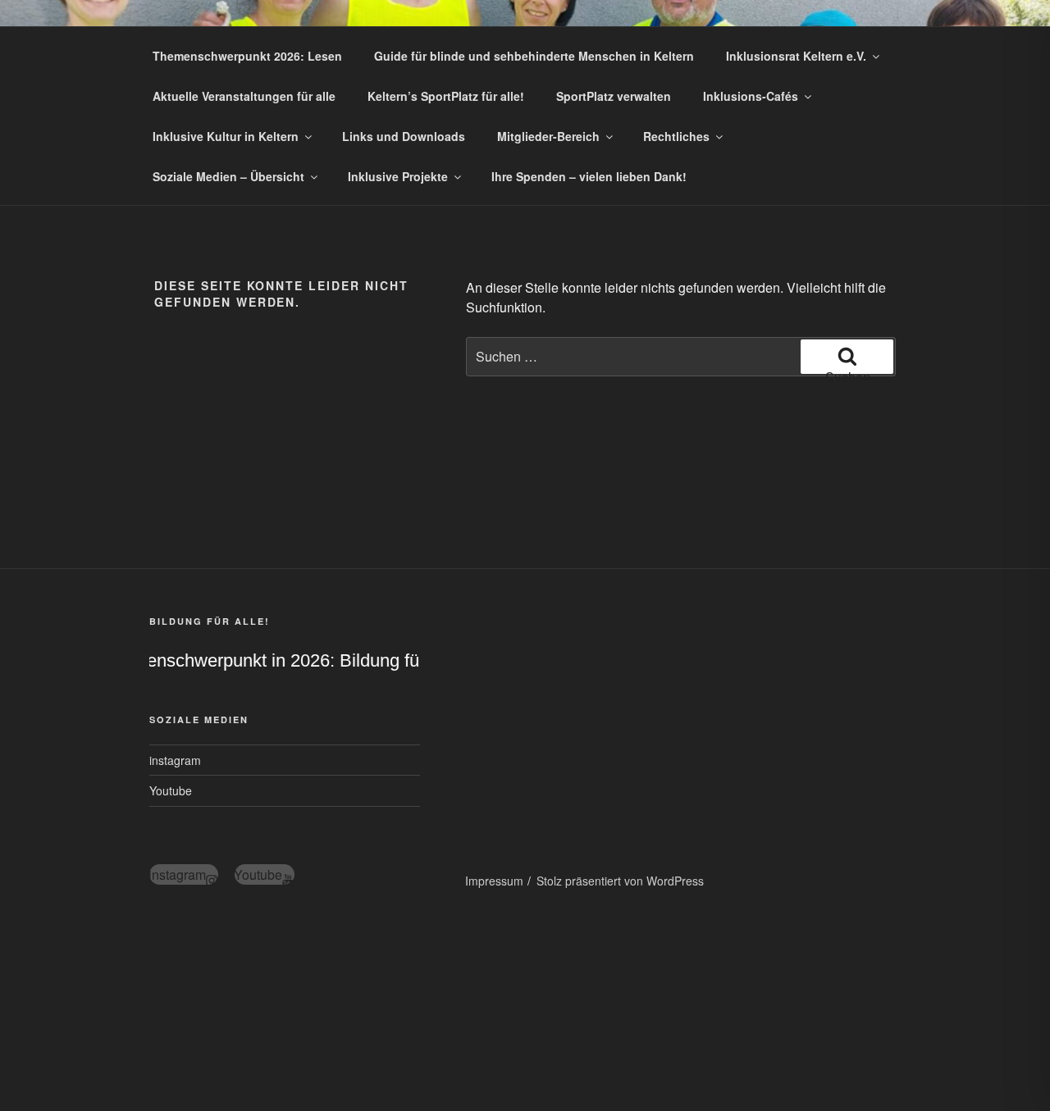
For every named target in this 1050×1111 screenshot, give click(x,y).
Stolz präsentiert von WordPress (620, 880)
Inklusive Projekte (398, 176)
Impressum (494, 880)
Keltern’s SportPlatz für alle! (446, 96)
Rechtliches (676, 136)
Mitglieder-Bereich (548, 136)
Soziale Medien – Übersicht (228, 176)
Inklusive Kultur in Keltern (226, 136)
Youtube (170, 790)
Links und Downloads (403, 136)
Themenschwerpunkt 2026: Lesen (247, 56)
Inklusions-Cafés (750, 96)
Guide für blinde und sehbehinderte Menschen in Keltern (534, 56)
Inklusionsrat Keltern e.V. (796, 56)
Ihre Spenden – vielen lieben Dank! (589, 176)
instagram (175, 760)
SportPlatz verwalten (613, 96)
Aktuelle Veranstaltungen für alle (244, 96)
